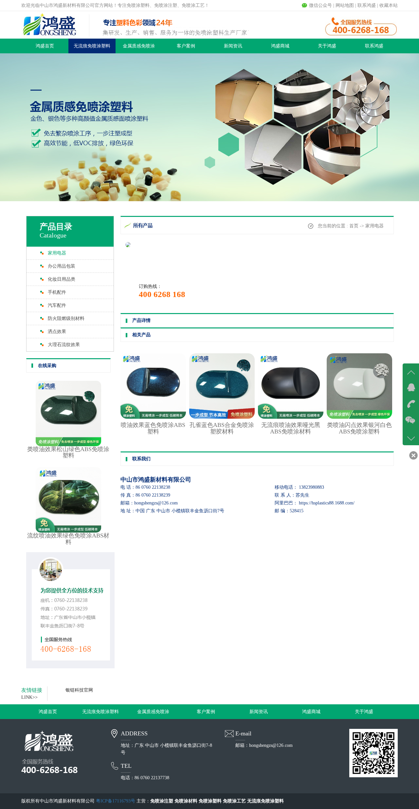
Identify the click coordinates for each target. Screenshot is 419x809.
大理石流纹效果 (64, 344)
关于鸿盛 (327, 46)
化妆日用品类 (61, 279)
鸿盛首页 (45, 46)
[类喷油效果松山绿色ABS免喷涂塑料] (68, 444)
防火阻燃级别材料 (66, 318)
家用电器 (57, 253)
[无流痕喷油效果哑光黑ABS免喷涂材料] (290, 417)
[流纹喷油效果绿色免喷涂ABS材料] (68, 531)
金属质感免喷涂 (139, 46)
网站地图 (345, 5)
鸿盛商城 (280, 46)
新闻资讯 (233, 46)
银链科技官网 (79, 690)
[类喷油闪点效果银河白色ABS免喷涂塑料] (359, 417)
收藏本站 (388, 5)
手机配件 (57, 292)
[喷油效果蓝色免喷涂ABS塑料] (153, 417)
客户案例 (186, 46)
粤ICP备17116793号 (115, 801)
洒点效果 (57, 331)
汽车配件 (57, 305)
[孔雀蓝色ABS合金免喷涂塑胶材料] (222, 417)
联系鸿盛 (366, 5)
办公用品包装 (61, 266)
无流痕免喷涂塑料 (92, 46)
